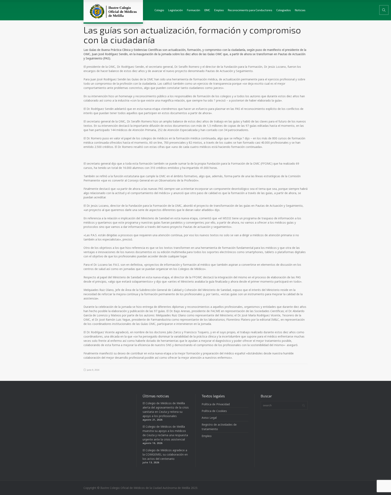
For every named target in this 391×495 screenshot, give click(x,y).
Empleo (219, 10)
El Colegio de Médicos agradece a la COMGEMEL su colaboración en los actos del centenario (165, 454)
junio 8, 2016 (93, 370)
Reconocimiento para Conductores (250, 10)
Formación (193, 10)
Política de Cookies (214, 411)
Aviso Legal (209, 418)
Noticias (300, 10)
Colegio (159, 10)
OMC (207, 10)
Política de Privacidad (216, 404)
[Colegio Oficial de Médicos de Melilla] (113, 11)
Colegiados (283, 10)
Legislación (175, 10)
